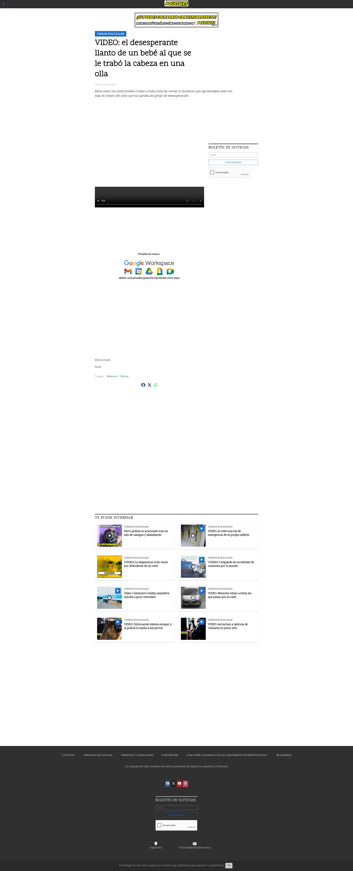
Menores (112, 376)
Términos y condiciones (137, 755)
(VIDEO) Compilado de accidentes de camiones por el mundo (231, 564)
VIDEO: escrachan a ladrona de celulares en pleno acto (228, 626)
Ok (229, 865)
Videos (124, 376)
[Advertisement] (176, 120)
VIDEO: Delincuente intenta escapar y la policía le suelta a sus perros (148, 626)
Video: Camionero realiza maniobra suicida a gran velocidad (146, 595)
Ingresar (285, 755)
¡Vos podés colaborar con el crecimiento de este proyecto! (227, 755)
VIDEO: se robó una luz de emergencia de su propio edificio (228, 533)
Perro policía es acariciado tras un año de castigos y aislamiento (146, 533)
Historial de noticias (98, 755)
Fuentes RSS (170, 755)
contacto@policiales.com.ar (194, 848)
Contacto (68, 755)
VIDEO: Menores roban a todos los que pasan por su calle (229, 595)
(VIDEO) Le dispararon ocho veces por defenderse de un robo (146, 564)
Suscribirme (233, 162)
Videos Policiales (110, 33)
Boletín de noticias (228, 147)
